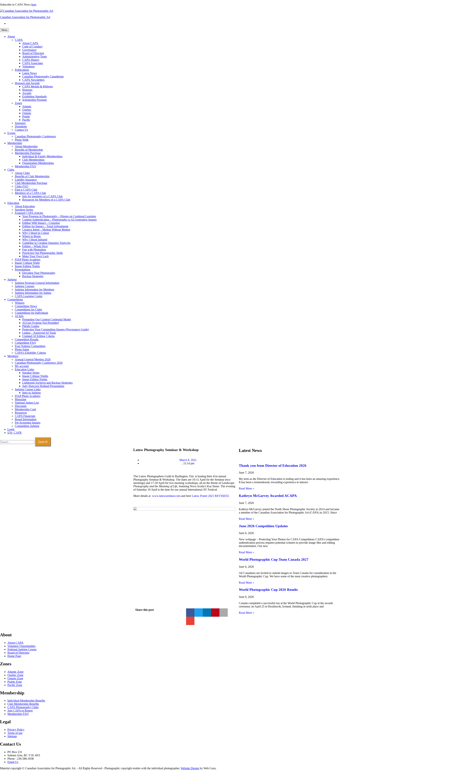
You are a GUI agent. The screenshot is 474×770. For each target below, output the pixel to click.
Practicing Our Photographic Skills (42, 252)
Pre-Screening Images (27, 422)
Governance (29, 49)
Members (12, 356)
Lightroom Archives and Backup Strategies (47, 382)
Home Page (14, 656)
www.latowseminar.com (166, 495)
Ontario (26, 113)
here (33, 4)
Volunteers (28, 66)
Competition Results (27, 339)
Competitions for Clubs (28, 309)
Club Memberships (33, 159)
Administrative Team (34, 56)
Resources (21, 412)
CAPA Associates (32, 63)
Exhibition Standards (34, 96)
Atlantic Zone (15, 671)
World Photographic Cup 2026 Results (268, 590)
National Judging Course (21, 649)
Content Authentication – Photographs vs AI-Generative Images (59, 219)
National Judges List (27, 402)
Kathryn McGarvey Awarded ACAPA (268, 496)
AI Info (19, 316)
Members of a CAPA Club (30, 193)
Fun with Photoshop (34, 249)
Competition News (26, 306)
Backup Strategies (32, 276)
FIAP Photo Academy (28, 259)
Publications (22, 69)
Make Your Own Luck (35, 256)
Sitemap (12, 736)
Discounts (20, 406)
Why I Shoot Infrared (34, 239)
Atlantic (26, 106)
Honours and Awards (27, 83)
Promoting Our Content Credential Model (46, 319)
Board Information (25, 419)
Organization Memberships (38, 163)
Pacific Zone (14, 685)
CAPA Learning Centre (28, 296)
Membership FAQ (25, 166)
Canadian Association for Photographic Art (25, 17)
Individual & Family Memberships (42, 156)
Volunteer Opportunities (21, 646)
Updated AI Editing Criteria (38, 336)
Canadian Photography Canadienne (43, 76)
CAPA (19, 39)
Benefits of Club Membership (32, 176)
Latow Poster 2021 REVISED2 (210, 495)
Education (13, 203)
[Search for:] (17, 441)
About (11, 36)
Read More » (246, 488)
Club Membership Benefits (23, 703)
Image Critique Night (27, 262)
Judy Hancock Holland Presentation (43, 386)
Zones (18, 103)
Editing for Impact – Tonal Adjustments (45, 226)
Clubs (10, 169)
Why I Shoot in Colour (35, 232)
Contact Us (21, 129)
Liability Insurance (26, 179)
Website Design (190, 768)
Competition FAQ (25, 342)
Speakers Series (24, 209)
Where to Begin (31, 236)
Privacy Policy (15, 729)
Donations (21, 126)
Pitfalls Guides (30, 326)
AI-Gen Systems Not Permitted (40, 322)
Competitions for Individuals (31, 312)
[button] (190, 612)
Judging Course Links (28, 389)
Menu (4, 30)
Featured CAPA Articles (29, 213)
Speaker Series (30, 372)
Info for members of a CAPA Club (42, 196)
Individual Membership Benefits (26, 700)
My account (22, 366)
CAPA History (30, 59)
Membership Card (25, 409)
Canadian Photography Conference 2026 (39, 362)
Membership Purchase (28, 153)
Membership (14, 143)
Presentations (22, 269)
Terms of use (14, 732)
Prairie (26, 116)
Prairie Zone (14, 681)
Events (11, 133)
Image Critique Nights (35, 376)
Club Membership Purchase (31, 183)
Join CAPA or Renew (20, 710)
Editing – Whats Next (35, 246)
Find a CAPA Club (26, 189)
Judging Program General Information (37, 282)
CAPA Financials (25, 416)
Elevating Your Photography (38, 272)
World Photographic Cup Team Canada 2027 (273, 559)
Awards (26, 93)
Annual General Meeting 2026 (33, 359)
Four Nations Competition (30, 346)
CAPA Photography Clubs (23, 707)
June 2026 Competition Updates (263, 526)
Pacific (26, 119)
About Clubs (22, 173)
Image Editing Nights (27, 266)
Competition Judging (27, 426)
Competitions (15, 299)
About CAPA (30, 43)
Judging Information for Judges (33, 292)
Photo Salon (22, 349)
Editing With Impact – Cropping (41, 222)
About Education (25, 206)
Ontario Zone (15, 678)
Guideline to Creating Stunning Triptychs (46, 242)
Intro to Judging (31, 392)
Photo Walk (22, 139)
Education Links (24, 369)
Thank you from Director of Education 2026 (272, 465)
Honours (27, 89)
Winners (19, 302)
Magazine (20, 399)
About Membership (26, 146)
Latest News (29, 73)
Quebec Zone (15, 675)
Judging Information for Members (34, 289)
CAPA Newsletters (33, 79)
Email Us (12, 762)
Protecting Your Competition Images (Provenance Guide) (55, 329)
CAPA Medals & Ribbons (37, 86)
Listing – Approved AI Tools (39, 332)
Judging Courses (24, 286)
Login (10, 429)
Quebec (26, 109)
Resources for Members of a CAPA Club (46, 199)
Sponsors (20, 123)
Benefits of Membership (29, 149)
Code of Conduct (32, 46)
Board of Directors (33, 53)
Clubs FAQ (21, 186)
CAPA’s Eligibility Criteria (30, 352)
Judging (12, 279)
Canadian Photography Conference (35, 136)
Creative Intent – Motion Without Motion (46, 229)
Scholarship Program (34, 99)
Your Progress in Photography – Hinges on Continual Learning (59, 216)
